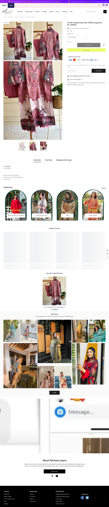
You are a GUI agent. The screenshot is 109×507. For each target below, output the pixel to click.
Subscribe (98, 71)
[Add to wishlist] (104, 45)
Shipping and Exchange (63, 160)
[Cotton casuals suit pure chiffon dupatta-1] (54, 291)
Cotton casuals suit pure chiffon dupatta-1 (54, 307)
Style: (70, 33)
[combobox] (94, 11)
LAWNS (4, 5)
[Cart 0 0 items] (106, 5)
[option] (22, 146)
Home (4, 17)
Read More (54, 471)
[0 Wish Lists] (102, 5)
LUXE (11, 5)
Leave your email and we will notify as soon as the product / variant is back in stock (86, 66)
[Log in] (99, 5)
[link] (15, 265)
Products (10, 17)
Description (37, 160)
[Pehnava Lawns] (15, 205)
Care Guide (48, 160)
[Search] (96, 11)
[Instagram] (57, 476)
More (54, 392)
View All (103, 188)
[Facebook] (52, 476)
